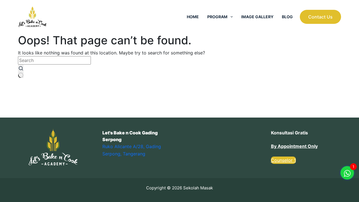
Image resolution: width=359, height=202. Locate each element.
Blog (287, 16)
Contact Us (320, 17)
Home (193, 16)
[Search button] (21, 71)
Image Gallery (257, 16)
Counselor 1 (283, 160)
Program (217, 16)
